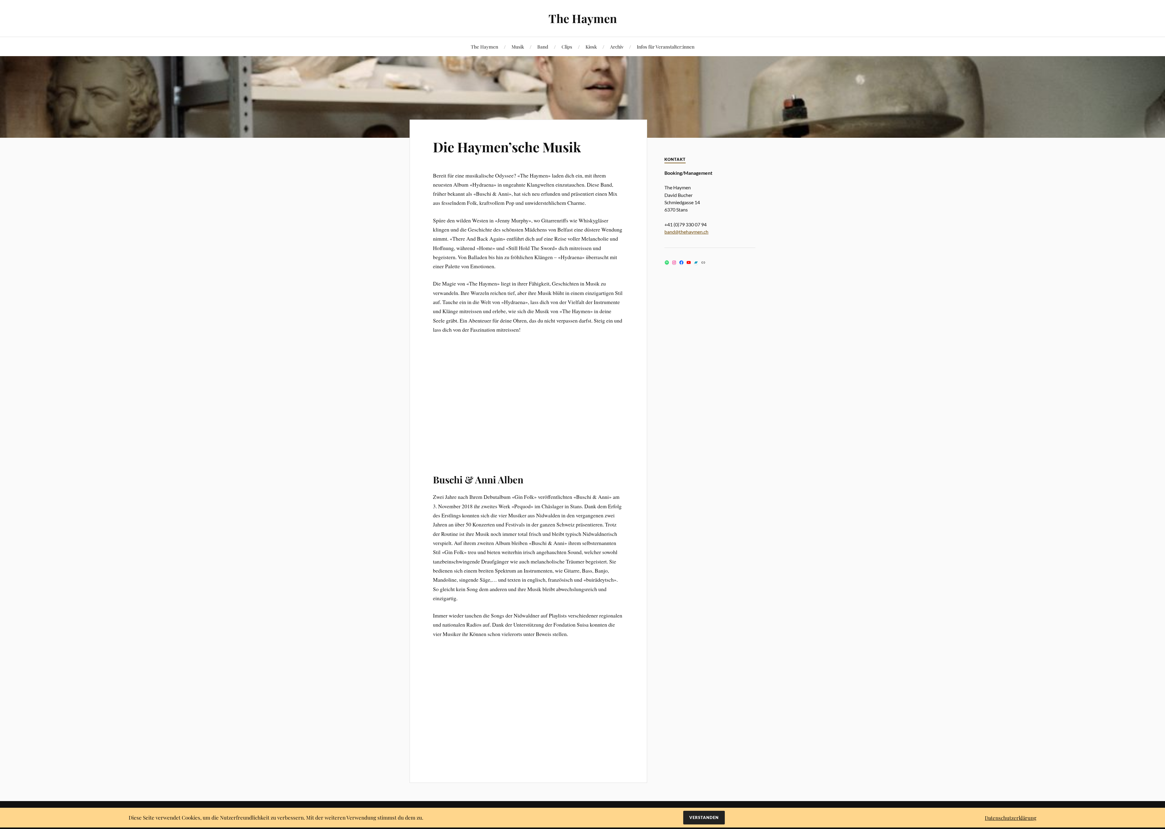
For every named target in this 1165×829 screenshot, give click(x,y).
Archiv (616, 46)
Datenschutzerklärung (1010, 817)
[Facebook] (681, 262)
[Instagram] (674, 262)
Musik (518, 46)
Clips (567, 46)
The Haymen (583, 18)
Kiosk (591, 46)
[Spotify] (666, 262)
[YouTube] (688, 262)
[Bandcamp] (696, 262)
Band (542, 46)
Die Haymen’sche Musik (507, 147)
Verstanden (704, 817)
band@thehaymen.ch (686, 232)
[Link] (703, 262)
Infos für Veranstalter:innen (665, 46)
